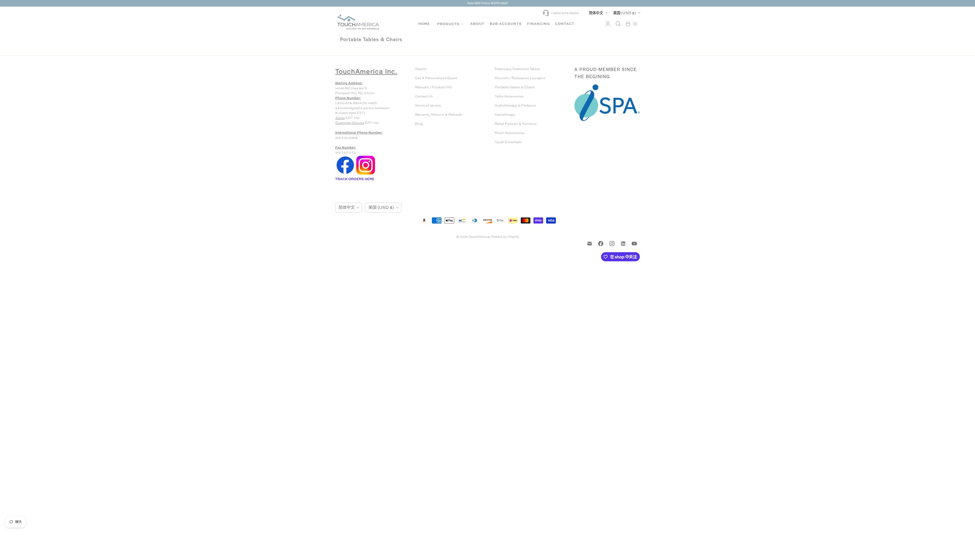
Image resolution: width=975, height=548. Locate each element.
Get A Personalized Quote (436, 78)
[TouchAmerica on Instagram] (612, 243)
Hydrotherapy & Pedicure (515, 105)
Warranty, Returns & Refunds (438, 114)
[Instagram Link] (365, 174)
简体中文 (596, 12)
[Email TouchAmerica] (589, 243)
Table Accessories (509, 96)
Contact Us (424, 96)
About (477, 23)
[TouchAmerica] (358, 21)
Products (449, 24)
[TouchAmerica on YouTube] (634, 243)
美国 (624, 12)
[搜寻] (618, 24)
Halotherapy (505, 114)
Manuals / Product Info (433, 87)
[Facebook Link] (345, 174)
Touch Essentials (508, 142)
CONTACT (564, 23)
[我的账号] (608, 24)
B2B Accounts (506, 23)
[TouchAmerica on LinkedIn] (623, 243)
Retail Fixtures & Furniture (516, 124)
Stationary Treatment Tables (517, 69)
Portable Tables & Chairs (515, 87)
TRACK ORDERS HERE (355, 179)
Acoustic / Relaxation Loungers (520, 78)
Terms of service (428, 105)
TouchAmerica (479, 237)
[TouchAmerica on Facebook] (600, 243)
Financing (538, 23)
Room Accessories (510, 133)
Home (424, 23)
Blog (419, 124)
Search (421, 69)
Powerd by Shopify (505, 237)
